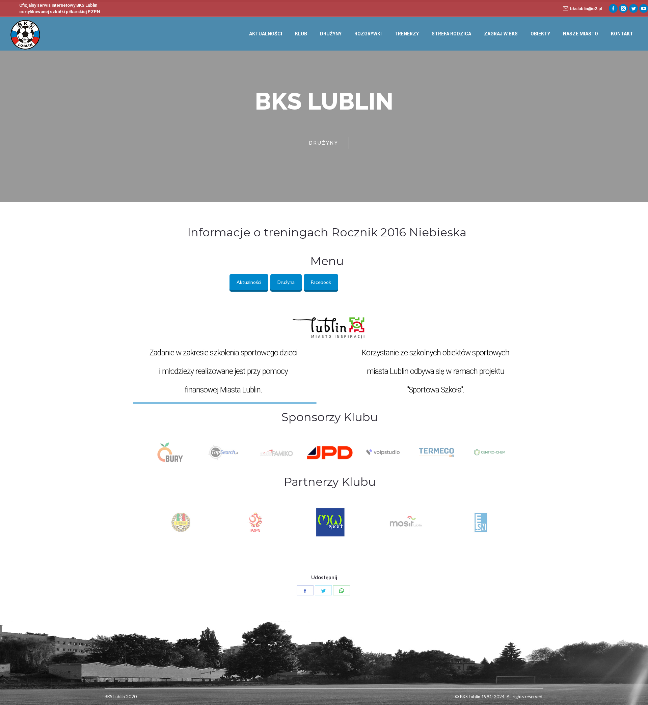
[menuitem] (265, 33)
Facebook (321, 282)
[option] (170, 452)
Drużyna (286, 282)
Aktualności (249, 282)
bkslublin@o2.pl (586, 8)
